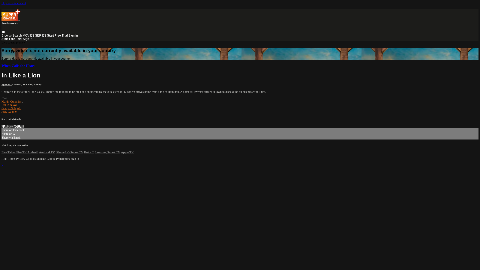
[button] (3, 32)
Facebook (8, 126)
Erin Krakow (10, 104)
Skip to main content (14, 3)
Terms (12, 158)
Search (17, 35)
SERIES (40, 35)
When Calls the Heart (18, 66)
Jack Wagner (9, 111)
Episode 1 (7, 84)
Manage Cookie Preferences (53, 158)
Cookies (31, 158)
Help (5, 158)
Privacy (21, 158)
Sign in (73, 35)
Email (20, 126)
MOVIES (28, 35)
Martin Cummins (12, 101)
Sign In (27, 38)
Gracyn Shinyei (11, 108)
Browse (7, 35)
